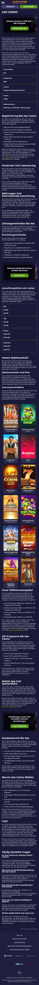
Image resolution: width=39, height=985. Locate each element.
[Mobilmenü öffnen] (3, 3)
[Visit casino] (19, 25)
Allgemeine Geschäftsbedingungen (19, 946)
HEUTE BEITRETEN (19, 726)
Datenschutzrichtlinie (19, 939)
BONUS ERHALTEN (19, 28)
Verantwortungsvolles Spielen (20, 949)
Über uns (19, 935)
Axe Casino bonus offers (16, 630)
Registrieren (28, 7)
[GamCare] (8, 956)
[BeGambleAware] (19, 956)
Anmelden (10, 7)
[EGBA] (31, 956)
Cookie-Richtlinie (19, 942)
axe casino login (7, 157)
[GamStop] (19, 964)
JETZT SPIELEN (19, 276)
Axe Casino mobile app (9, 706)
